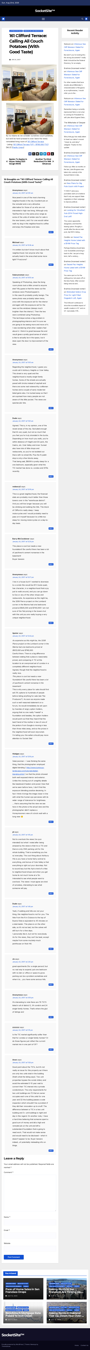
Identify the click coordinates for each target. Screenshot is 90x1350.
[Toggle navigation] (43, 18)
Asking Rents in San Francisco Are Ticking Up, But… (65, 1292)
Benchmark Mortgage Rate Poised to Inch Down (23, 1314)
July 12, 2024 (56, 1296)
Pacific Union (17, 147)
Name (7, 1217)
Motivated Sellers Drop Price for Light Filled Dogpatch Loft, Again (75, 295)
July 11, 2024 (12, 1319)
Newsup (33, 1344)
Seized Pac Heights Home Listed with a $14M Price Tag (74, 240)
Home (77, 1345)
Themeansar (6, 1346)
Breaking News (11, 1283)
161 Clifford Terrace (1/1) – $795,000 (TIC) (31, 144)
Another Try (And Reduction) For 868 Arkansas (42, 161)
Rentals (69, 1286)
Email (7, 1230)
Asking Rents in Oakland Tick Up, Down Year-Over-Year (65, 1315)
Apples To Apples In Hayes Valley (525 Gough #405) (18, 161)
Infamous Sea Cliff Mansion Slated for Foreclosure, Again (75, 47)
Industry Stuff (23, 1283)
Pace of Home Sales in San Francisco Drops (22, 1290)
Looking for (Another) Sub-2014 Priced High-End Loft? (74, 213)
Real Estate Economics (13, 1286)
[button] (82, 19)
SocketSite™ (45, 11)
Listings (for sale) (16, 31)
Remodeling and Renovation (33, 31)
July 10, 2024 (56, 1319)
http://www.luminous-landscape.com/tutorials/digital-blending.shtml (28, 771)
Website (7, 1243)
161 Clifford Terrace (35, 141)
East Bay (64, 1307)
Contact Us (84, 1345)
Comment (8, 1172)
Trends (25, 1286)
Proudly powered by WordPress (13, 1344)
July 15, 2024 (12, 1296)
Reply (51, 232)
